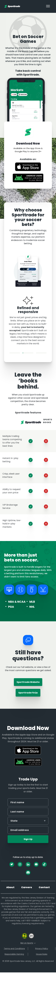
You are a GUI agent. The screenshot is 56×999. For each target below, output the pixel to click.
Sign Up (28, 839)
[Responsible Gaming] (24, 938)
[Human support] (41, 353)
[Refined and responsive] (28, 353)
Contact (44, 887)
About (10, 887)
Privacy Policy (41, 948)
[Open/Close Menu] (48, 6)
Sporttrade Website (28, 682)
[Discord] (28, 872)
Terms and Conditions (14, 948)
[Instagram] (20, 864)
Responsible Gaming (14, 954)
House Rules (41, 954)
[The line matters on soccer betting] (14, 353)
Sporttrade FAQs (28, 692)
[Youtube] (36, 864)
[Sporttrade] (12, 6)
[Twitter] (11, 864)
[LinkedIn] (28, 864)
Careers (26, 887)
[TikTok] (44, 864)
